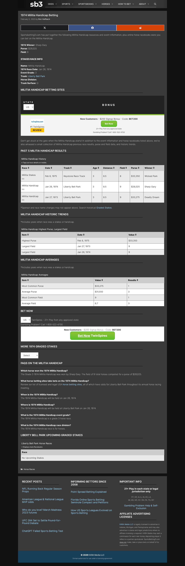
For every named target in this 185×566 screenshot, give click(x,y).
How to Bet (124, 4)
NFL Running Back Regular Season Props (42, 490)
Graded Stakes (104, 207)
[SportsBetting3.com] (37, 4)
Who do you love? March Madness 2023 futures (41, 511)
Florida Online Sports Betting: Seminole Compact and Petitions (89, 501)
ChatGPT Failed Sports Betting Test (42, 531)
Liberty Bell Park (36, 76)
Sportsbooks (86, 4)
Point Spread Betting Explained (88, 491)
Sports (66, 4)
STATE (28, 102)
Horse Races (29, 469)
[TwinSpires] (37, 122)
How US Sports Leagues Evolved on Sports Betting (91, 511)
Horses (106, 4)
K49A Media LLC (126, 524)
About (142, 4)
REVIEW (37, 130)
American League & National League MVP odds (42, 500)
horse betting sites (72, 384)
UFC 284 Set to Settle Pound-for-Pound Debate (41, 522)
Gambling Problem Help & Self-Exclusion (141, 507)
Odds (51, 4)
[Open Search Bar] (153, 4)
